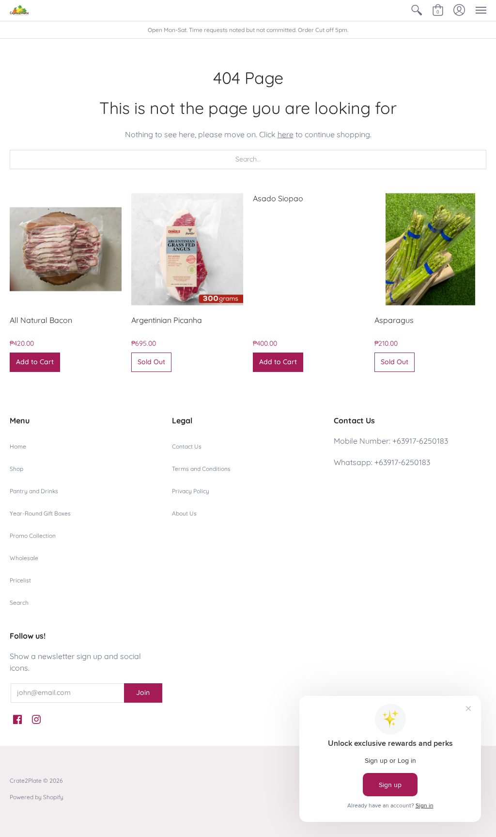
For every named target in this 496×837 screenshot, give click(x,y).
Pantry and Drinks (34, 491)
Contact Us (187, 446)
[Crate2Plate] (19, 10)
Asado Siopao (278, 198)
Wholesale (24, 558)
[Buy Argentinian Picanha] (187, 249)
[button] (416, 10)
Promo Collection (33, 535)
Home (18, 446)
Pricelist (20, 580)
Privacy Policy (190, 491)
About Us (184, 513)
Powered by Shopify (36, 797)
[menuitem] (416, 10)
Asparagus (394, 320)
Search (19, 602)
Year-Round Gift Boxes (40, 513)
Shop (16, 468)
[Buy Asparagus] (430, 249)
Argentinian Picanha (166, 320)
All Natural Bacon (41, 320)
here (286, 134)
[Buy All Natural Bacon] (66, 249)
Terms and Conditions (201, 468)
